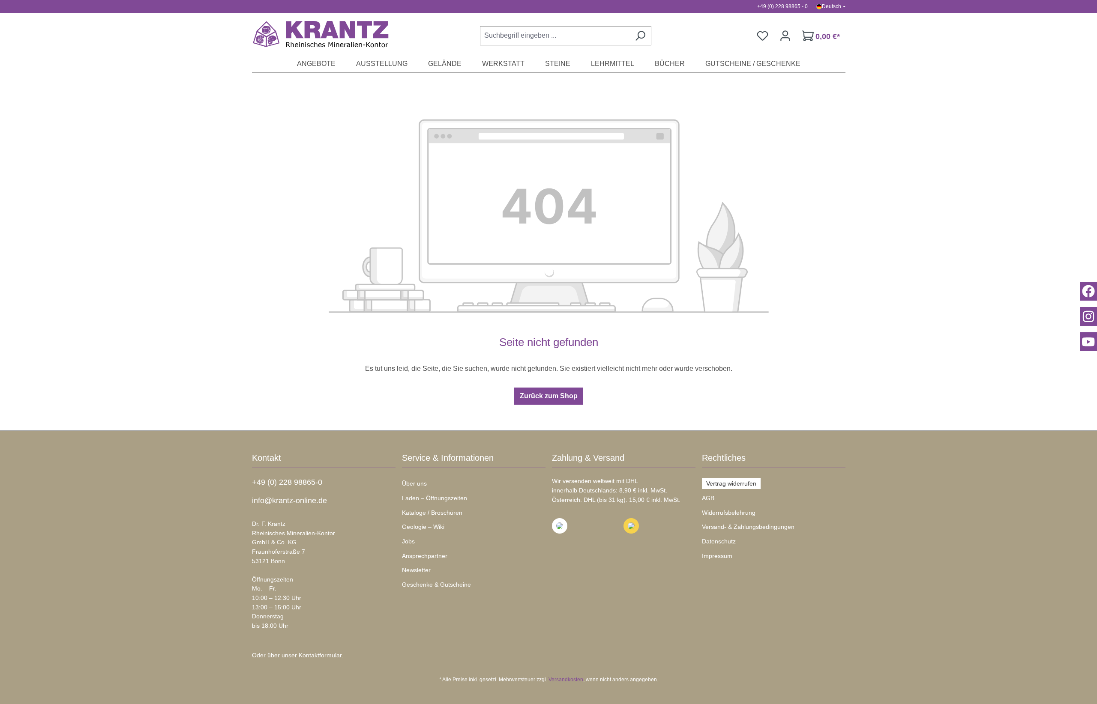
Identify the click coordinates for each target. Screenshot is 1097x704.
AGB (708, 498)
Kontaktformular (320, 655)
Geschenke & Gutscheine (436, 584)
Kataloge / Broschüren (432, 512)
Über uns (414, 483)
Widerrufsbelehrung (728, 512)
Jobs (408, 541)
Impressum (717, 555)
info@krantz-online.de (289, 500)
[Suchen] (640, 35)
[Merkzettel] (762, 35)
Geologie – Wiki (423, 526)
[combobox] (554, 35)
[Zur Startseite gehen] (316, 34)
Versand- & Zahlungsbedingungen (748, 526)
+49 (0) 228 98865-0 (287, 482)
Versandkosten (565, 680)
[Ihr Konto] (785, 35)
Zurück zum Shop (549, 396)
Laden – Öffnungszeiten (434, 498)
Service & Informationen (448, 457)
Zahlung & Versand (588, 457)
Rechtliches (724, 457)
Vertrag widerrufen (731, 483)
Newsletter (416, 570)
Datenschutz (719, 541)
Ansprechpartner (424, 555)
